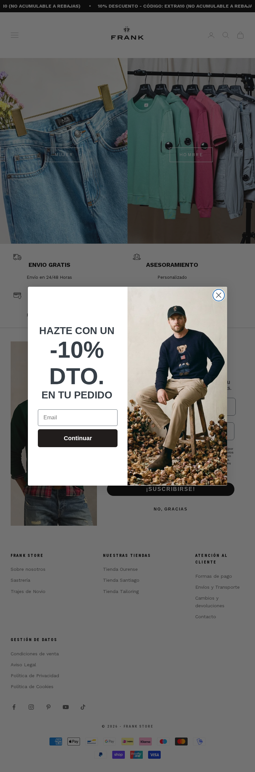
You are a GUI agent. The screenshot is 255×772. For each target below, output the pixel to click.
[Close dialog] (218, 295)
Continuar (78, 438)
